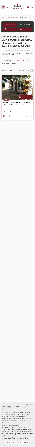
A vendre (9, 17)
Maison (15, 17)
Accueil (3, 17)
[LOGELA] (17, 7)
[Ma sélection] (32, 7)
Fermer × (29, 404)
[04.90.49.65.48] (8, 8)
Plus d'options (25, 25)
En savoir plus (6, 438)
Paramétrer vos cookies (20, 438)
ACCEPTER (24, 442)
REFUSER (10, 442)
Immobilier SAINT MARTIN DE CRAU (16, 60)
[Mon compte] (28, 7)
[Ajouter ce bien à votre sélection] (21, 77)
